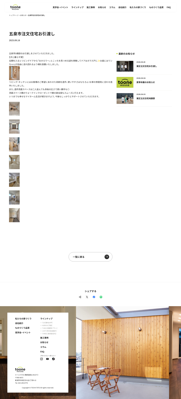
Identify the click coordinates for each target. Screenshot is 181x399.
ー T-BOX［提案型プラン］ (48, 328)
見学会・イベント (60, 7)
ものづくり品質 (156, 7)
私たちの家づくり (138, 7)
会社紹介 (122, 7)
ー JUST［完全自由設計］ (48, 331)
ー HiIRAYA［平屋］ (46, 325)
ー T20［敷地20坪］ (46, 323)
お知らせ (102, 7)
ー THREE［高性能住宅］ (48, 333)
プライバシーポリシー (48, 356)
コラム (112, 7)
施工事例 (91, 7)
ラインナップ (77, 7)
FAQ (169, 7)
